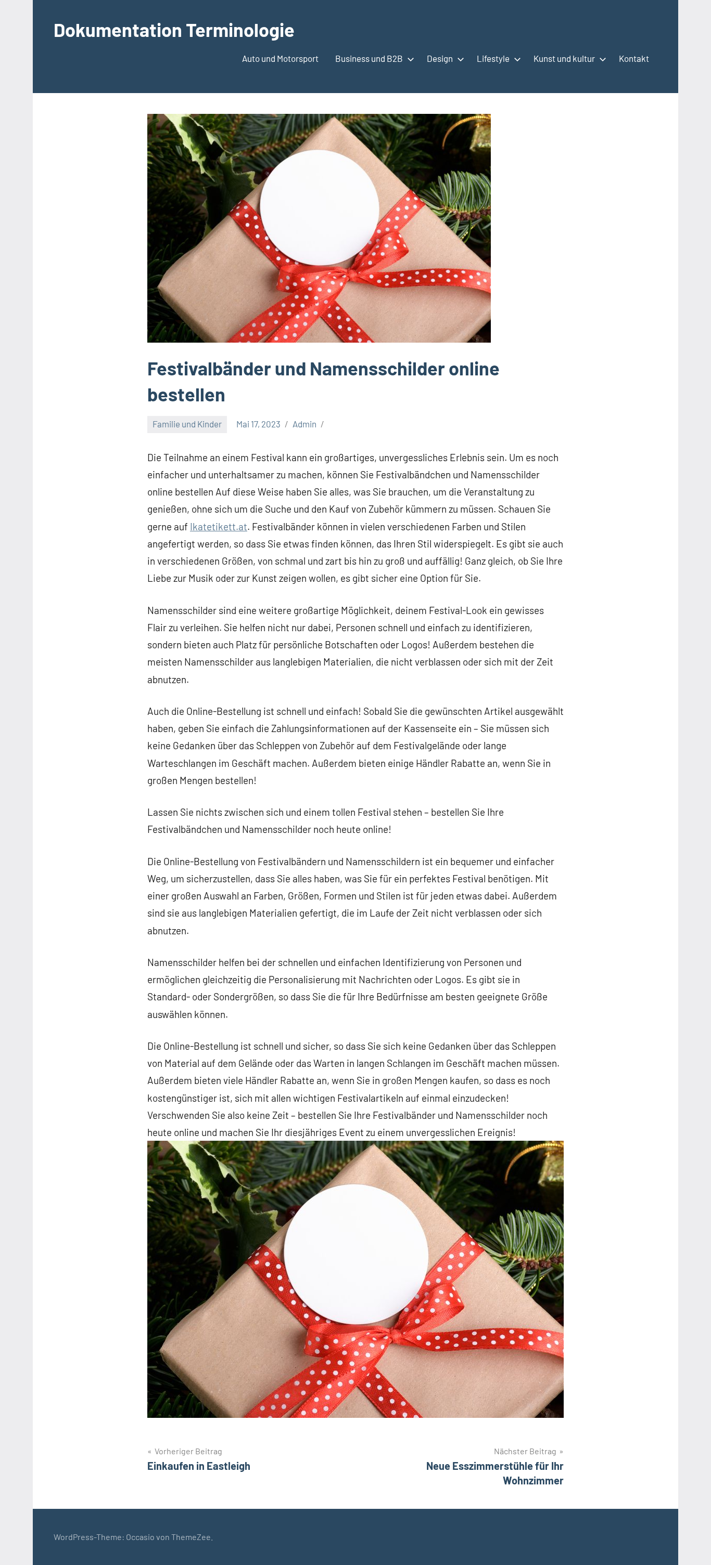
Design (440, 58)
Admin (304, 424)
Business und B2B (369, 58)
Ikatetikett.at (218, 526)
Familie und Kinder (187, 424)
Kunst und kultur (564, 58)
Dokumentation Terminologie (174, 29)
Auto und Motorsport (280, 58)
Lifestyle (493, 58)
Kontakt (634, 58)
